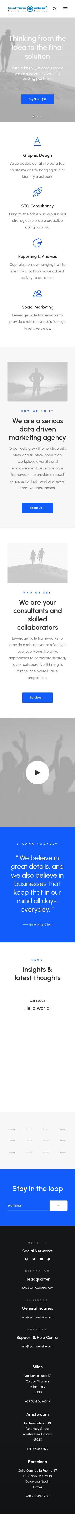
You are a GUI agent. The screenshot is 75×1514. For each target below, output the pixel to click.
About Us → (37, 508)
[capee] (38, 9)
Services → (37, 697)
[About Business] (38, 381)
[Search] (52, 9)
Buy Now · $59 (37, 100)
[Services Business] (38, 563)
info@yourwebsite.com (37, 1288)
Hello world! (38, 1008)
